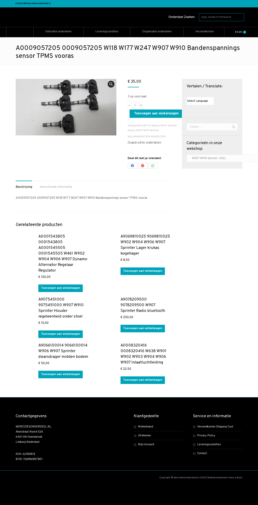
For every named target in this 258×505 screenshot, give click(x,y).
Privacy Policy (206, 435)
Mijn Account (146, 444)
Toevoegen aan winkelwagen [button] (60, 288)
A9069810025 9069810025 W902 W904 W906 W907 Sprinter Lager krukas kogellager (145, 245)
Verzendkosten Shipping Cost (215, 427)
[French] (196, 93)
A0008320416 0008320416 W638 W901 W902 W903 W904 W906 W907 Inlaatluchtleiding (143, 354)
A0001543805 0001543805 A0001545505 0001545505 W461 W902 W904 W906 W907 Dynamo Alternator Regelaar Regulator (62, 253)
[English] (192, 93)
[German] (199, 93)
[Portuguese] (203, 93)
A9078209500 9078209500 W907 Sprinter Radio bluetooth (143, 305)
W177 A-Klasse (151, 125)
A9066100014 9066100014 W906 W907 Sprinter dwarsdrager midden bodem (63, 351)
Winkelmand (145, 427)
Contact (202, 453)
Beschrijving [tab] (24, 187)
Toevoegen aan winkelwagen (156, 113)
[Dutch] (188, 93)
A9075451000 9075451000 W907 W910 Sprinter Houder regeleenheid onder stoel (61, 308)
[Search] (240, 17)
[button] (111, 84)
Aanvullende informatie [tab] (56, 187)
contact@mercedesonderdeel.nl (33, 3)
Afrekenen (144, 435)
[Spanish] (207, 93)
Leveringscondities (209, 444)
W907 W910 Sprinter (147, 130)
